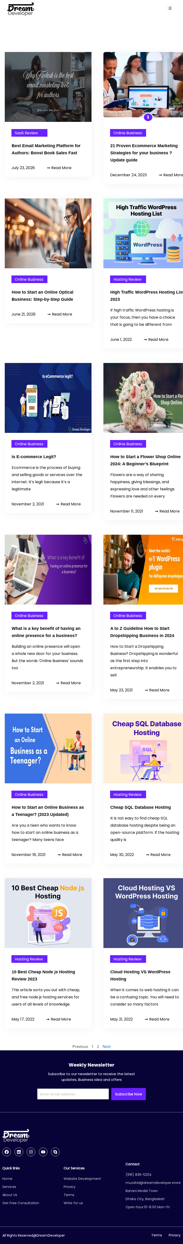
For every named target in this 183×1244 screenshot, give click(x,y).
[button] (170, 8)
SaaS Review (26, 133)
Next (106, 1046)
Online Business (127, 133)
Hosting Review (127, 279)
